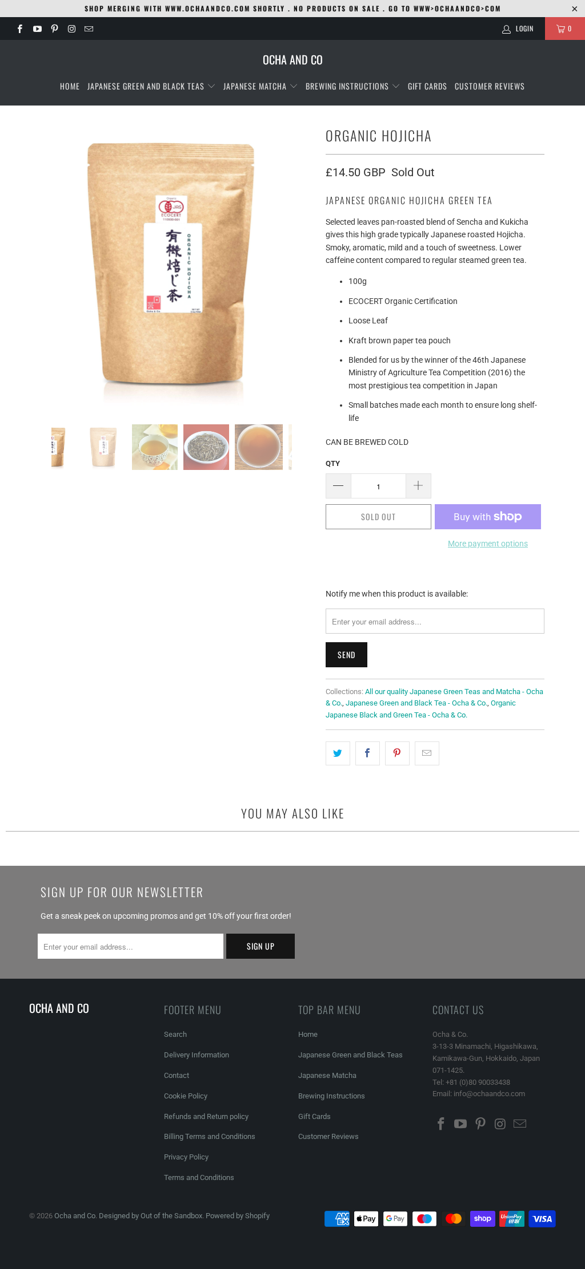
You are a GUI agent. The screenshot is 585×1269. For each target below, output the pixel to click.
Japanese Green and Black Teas (147, 86)
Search (175, 1034)
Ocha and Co (74, 1215)
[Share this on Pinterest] (397, 753)
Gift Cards (427, 86)
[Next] (303, 265)
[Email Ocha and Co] (88, 29)
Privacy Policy (186, 1157)
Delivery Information (196, 1055)
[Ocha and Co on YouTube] (36, 29)
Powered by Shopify (238, 1215)
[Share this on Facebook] (367, 753)
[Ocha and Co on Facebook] (19, 29)
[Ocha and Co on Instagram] (71, 29)
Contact (176, 1075)
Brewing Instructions (348, 86)
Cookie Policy (185, 1096)
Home (70, 86)
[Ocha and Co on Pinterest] (54, 29)
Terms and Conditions (199, 1177)
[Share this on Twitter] (338, 753)
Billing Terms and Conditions (209, 1136)
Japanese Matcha (256, 86)
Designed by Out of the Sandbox (150, 1215)
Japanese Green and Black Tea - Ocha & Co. (416, 703)
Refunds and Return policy (206, 1116)
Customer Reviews (490, 86)
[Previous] (40, 265)
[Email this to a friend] (427, 753)
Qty (333, 463)
